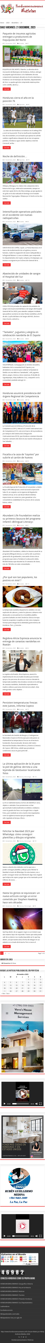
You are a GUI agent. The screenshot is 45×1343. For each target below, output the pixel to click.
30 (34, 991)
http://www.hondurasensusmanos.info (14, 1332)
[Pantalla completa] (40, 1104)
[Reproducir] (4, 1104)
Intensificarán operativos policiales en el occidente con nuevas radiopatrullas (22, 215)
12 (10, 985)
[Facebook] (21, 1337)
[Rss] (19, 1337)
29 (28, 991)
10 (40, 982)
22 (28, 988)
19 (10, 988)
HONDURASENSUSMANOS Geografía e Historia (16, 1284)
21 (22, 988)
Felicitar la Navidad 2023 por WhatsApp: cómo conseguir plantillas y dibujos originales (19, 834)
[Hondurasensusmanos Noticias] (22, 8)
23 (34, 988)
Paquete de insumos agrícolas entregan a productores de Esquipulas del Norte (19, 36)
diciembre (15, 23)
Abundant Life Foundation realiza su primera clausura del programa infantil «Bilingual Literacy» (21, 518)
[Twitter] (23, 1337)
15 (28, 985)
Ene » (8, 993)
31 (40, 991)
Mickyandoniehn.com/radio (9, 1314)
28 (22, 991)
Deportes (22, 104)
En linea (8, 963)
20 (16, 988)
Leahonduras (4, 1306)
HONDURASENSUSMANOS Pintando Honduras (16, 1299)
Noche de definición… (15, 156)
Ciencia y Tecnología (25, 777)
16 (34, 985)
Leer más (6, 89)
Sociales (21, 43)
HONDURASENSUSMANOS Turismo (12, 1295)
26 (10, 991)
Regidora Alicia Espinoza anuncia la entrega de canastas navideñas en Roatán (22, 641)
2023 (7, 23)
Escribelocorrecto (6, 1310)
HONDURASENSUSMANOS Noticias (12, 1291)
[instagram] (26, 1337)
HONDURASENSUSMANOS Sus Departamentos (16, 1303)
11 (4, 985)
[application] (22, 1094)
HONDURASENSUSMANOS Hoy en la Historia (15, 1287)
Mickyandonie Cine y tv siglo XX (11, 1318)
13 (16, 985)
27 (16, 991)
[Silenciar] (36, 1104)
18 (4, 988)
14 (22, 985)
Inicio (2, 23)
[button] (22, 1094)
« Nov (3, 993)
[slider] (20, 1103)
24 (40, 988)
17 (40, 985)
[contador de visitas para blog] (12, 1272)
